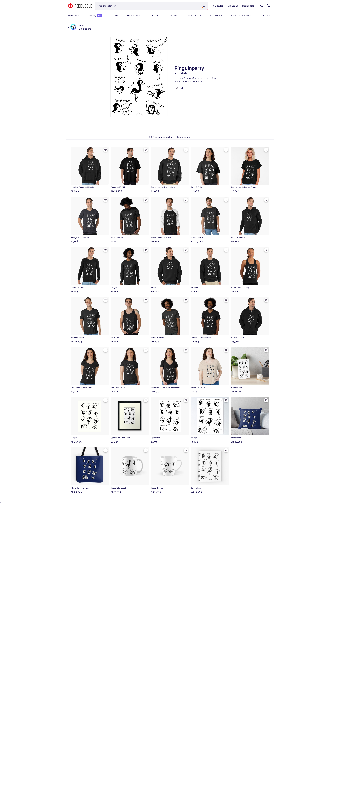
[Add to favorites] (177, 88)
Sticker (114, 15)
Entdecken (73, 15)
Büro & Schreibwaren (241, 15)
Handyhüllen (133, 15)
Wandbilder (154, 15)
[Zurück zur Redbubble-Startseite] (80, 5)
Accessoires (216, 15)
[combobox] (151, 6)
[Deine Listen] (262, 6)
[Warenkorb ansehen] (269, 6)
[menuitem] (73, 15)
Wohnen (173, 15)
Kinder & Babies (193, 15)
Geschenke (266, 15)
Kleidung (94, 15)
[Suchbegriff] (204, 5)
